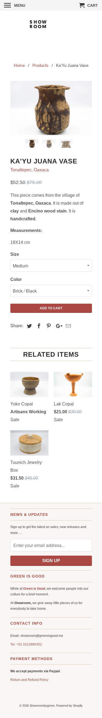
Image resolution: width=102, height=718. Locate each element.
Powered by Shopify (69, 705)
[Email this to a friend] (67, 326)
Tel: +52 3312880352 (26, 644)
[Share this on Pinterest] (48, 326)
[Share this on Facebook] (38, 326)
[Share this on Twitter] (28, 326)
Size (14, 254)
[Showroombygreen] (51, 33)
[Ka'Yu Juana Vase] (51, 108)
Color (16, 279)
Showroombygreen (42, 705)
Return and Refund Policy (29, 680)
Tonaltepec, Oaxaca (29, 170)
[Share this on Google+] (57, 326)
